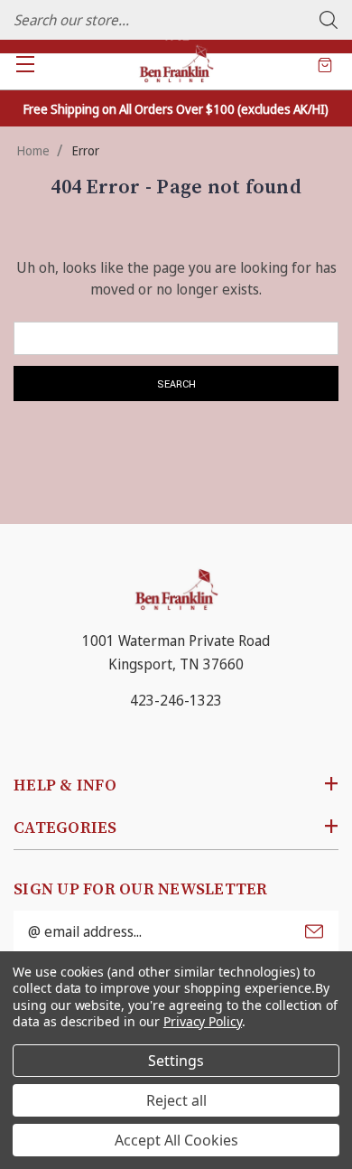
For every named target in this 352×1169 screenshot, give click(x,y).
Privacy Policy (202, 1021)
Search (328, 20)
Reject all (176, 1100)
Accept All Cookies (176, 1140)
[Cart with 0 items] (325, 64)
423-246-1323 (176, 700)
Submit (314, 931)
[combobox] (176, 20)
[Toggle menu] (25, 64)
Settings (176, 1061)
